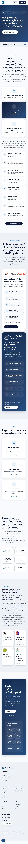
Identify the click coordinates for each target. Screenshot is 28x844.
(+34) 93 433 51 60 (6, 779)
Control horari (17, 749)
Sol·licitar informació (9, 32)
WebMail (17, 808)
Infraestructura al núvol (10, 749)
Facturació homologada (18, 743)
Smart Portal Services (20, 792)
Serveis (3, 790)
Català (14, 2)
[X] (6, 782)
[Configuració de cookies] (3, 840)
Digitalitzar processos (10, 732)
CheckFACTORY (19, 790)
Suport (3, 799)
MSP (3, 806)
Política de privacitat (6, 835)
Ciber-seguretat (18, 738)
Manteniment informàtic (10, 738)
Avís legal (22, 835)
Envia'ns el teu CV (6, 819)
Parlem (22, 2)
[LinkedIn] (3, 782)
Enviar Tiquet (18, 806)
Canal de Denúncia (6, 837)
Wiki (16, 810)
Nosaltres (4, 795)
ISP (2, 808)
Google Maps (8, 825)
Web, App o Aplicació (17, 732)
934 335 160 (11, 717)
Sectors (4, 792)
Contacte (4, 797)
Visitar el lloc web (10, 329)
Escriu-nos (9, 713)
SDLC (3, 810)
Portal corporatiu (10, 743)
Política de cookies (14, 835)
